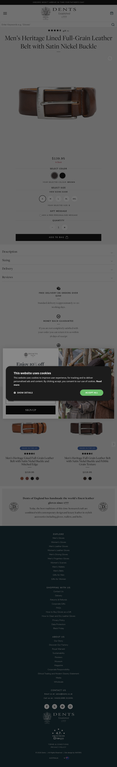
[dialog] (58, 383)
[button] (23, 392)
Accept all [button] (91, 392)
